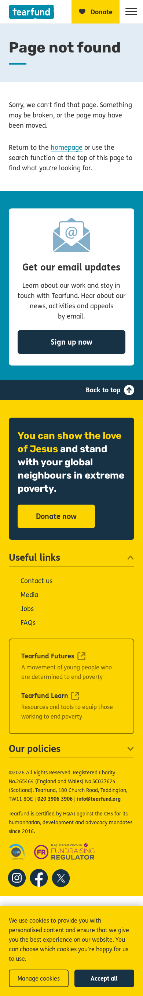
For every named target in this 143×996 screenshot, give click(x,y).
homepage (66, 147)
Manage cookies (39, 978)
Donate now (56, 516)
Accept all (104, 978)
